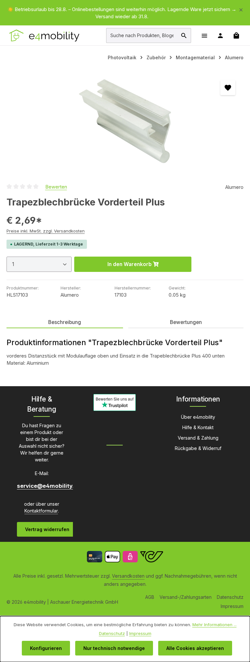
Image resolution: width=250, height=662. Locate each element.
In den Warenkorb (130, 264)
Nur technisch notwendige (114, 648)
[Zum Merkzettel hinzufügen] (227, 87)
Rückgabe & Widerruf (198, 448)
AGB (149, 597)
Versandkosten (128, 576)
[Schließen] (241, 8)
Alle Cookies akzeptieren (195, 648)
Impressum (232, 606)
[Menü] (204, 35)
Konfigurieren (46, 648)
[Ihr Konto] (220, 35)
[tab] (65, 322)
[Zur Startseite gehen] (45, 35)
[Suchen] (184, 35)
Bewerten (56, 187)
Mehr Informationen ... (214, 624)
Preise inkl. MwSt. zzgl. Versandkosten (46, 230)
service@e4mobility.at (41, 486)
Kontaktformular (41, 511)
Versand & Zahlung (198, 438)
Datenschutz (230, 597)
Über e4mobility (198, 417)
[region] (125, 13)
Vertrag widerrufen (47, 529)
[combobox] (141, 35)
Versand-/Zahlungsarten (186, 597)
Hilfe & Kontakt (198, 427)
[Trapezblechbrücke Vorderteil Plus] (125, 121)
